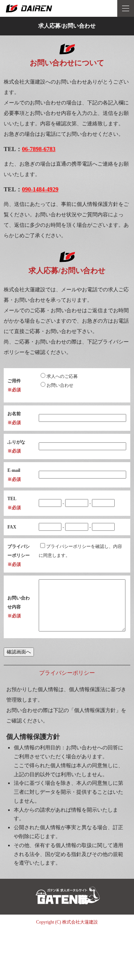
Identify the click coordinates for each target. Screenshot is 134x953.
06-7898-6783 (38, 149)
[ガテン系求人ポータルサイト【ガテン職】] (67, 911)
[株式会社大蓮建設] (67, 8)
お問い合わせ (60, 385)
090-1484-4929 (40, 189)
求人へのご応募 (62, 376)
